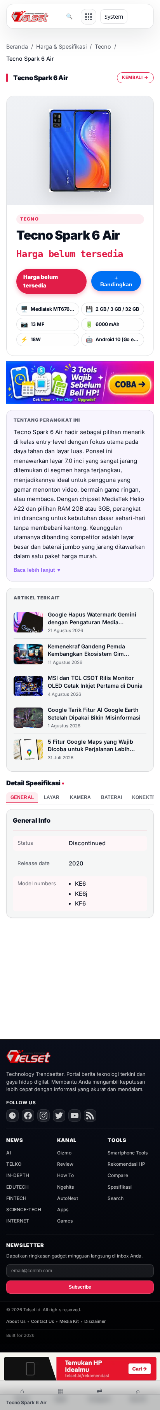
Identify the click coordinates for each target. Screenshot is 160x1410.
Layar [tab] (52, 797)
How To (65, 1175)
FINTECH (16, 1198)
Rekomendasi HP (126, 1164)
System (113, 16)
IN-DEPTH (17, 1175)
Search (115, 1198)
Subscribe (80, 1287)
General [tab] (22, 797)
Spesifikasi (120, 1187)
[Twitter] (59, 1115)
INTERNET (17, 1221)
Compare (118, 1175)
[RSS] (90, 1115)
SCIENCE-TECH (23, 1209)
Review (65, 1164)
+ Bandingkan (116, 281)
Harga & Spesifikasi (61, 46)
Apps (62, 1209)
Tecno (103, 46)
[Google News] (12, 1115)
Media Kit (69, 1321)
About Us (16, 1321)
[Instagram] (43, 1115)
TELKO (13, 1164)
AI (8, 1153)
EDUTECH (17, 1187)
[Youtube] (74, 1115)
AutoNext (67, 1198)
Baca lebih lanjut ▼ (38, 570)
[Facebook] (28, 1115)
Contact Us (42, 1321)
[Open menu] (88, 17)
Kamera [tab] (80, 797)
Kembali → (135, 77)
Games (65, 1221)
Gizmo (64, 1153)
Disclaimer (95, 1321)
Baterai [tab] (111, 797)
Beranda (17, 46)
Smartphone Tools (128, 1153)
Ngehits (65, 1187)
